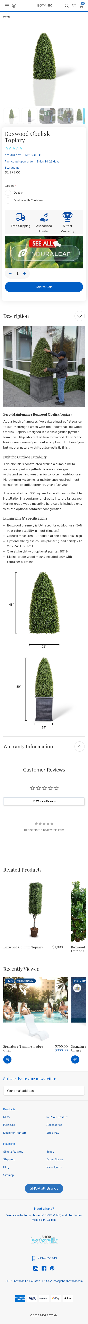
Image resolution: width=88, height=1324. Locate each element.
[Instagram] (37, 1268)
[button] (44, 252)
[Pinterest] (52, 1268)
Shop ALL (52, 1133)
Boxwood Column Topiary (23, 947)
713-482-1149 (51, 1215)
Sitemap (8, 1175)
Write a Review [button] (46, 801)
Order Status (54, 1159)
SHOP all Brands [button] (44, 1188)
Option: (10, 186)
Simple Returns (13, 1152)
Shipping (9, 1159)
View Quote (54, 1167)
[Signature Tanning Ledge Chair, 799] (35, 1009)
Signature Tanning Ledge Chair (23, 1048)
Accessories (54, 1125)
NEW (6, 1117)
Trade (50, 1152)
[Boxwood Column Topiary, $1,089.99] (35, 910)
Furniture (9, 1125)
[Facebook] (46, 1268)
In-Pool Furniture (57, 1117)
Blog (6, 1167)
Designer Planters (15, 1133)
